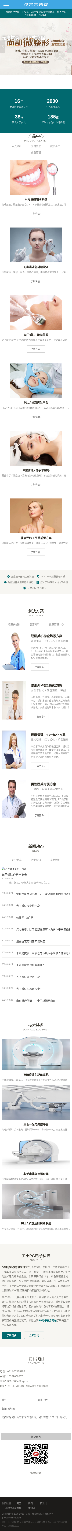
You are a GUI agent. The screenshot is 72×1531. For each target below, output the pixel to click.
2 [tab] (38, 73)
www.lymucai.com (12, 1518)
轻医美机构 (14, 624)
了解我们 (43, 15)
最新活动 (55, 859)
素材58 (31, 1508)
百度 (19, 1503)
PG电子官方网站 (47, 1320)
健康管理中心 (56, 624)
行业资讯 (36, 859)
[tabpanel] (36, 46)
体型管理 (36, 152)
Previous (2, 46)
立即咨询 (34, 1335)
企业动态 (17, 859)
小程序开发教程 (13, 1508)
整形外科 (35, 624)
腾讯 (30, 1503)
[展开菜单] (6, 4)
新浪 (42, 1503)
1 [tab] (34, 73)
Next (69, 46)
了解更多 (11, 1335)
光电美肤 (36, 146)
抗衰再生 (55, 146)
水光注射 (17, 146)
